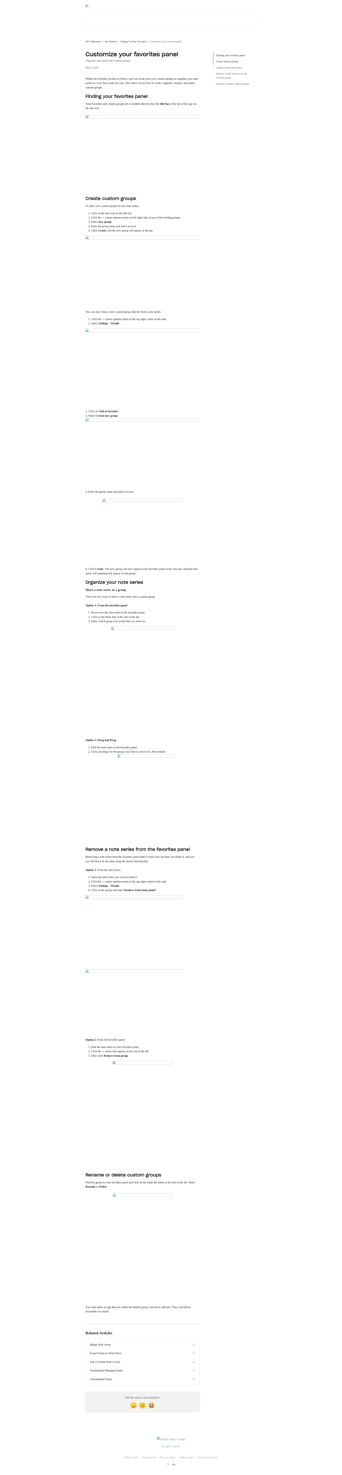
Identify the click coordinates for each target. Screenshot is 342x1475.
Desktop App (213, 5)
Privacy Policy (167, 1457)
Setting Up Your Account (133, 41)
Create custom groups (227, 61)
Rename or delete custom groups (232, 84)
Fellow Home (131, 1457)
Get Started (110, 41)
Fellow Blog (230, 5)
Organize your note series (229, 67)
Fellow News (247, 5)
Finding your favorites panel (230, 55)
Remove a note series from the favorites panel (231, 75)
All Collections (93, 41)
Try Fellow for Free (207, 1457)
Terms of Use (149, 1457)
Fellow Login (186, 1457)
